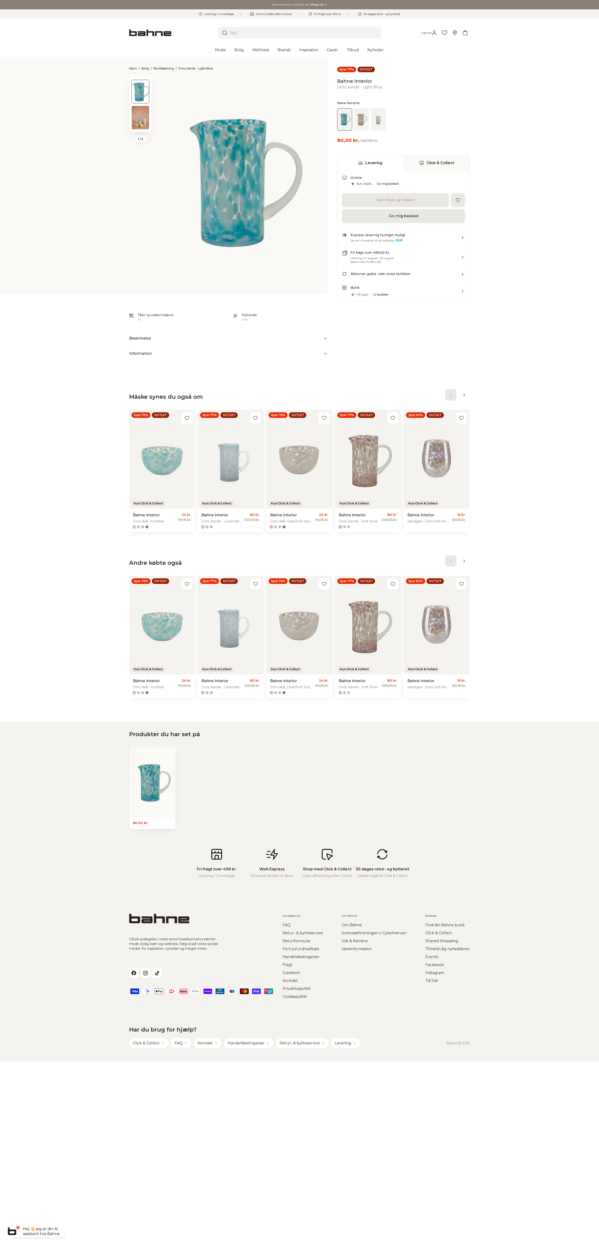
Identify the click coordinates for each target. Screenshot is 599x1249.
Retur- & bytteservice (303, 933)
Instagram (434, 972)
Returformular (297, 941)
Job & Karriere (355, 941)
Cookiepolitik (295, 996)
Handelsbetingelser (301, 957)
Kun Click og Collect (396, 200)
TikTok (431, 980)
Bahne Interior (354, 81)
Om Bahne (352, 925)
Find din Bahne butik (445, 925)
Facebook (434, 965)
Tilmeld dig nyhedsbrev (447, 949)
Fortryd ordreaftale (301, 949)
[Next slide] (140, 126)
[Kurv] (465, 32)
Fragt (288, 965)
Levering (373, 163)
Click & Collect (440, 163)
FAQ (287, 925)
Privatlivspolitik (297, 988)
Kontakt (290, 980)
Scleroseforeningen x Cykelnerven (374, 933)
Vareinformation (357, 949)
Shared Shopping (441, 941)
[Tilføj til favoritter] (458, 200)
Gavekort (291, 972)
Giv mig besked (387, 183)
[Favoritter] (444, 32)
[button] (403, 239)
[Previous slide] (140, 81)
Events (431, 957)
